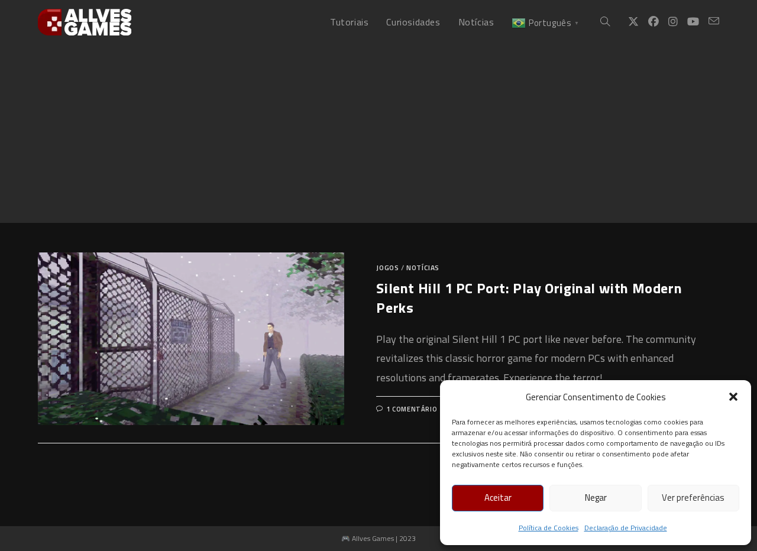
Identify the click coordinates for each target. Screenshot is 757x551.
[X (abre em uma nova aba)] (633, 22)
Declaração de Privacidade (625, 527)
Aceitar (498, 497)
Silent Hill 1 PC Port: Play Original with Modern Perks (529, 298)
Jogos (387, 267)
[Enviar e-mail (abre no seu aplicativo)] (714, 21)
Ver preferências (693, 497)
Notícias (422, 267)
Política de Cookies (548, 527)
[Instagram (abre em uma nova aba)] (673, 22)
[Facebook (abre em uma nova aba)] (653, 22)
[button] (733, 397)
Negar (596, 497)
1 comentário (412, 409)
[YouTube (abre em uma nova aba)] (693, 22)
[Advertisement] (378, 133)
